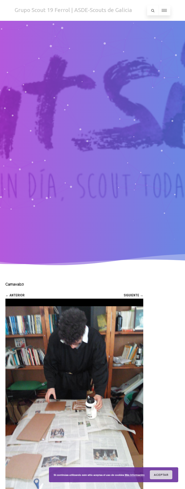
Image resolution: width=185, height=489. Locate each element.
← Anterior (15, 295)
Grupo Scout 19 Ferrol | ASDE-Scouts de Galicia (73, 10)
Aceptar (161, 475)
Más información (135, 475)
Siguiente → (133, 295)
